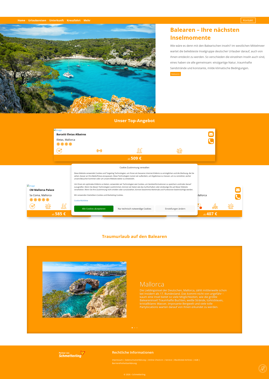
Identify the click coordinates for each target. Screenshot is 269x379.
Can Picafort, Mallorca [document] (194, 195)
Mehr (87, 20)
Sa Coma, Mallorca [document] (41, 195)
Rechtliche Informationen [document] (133, 352)
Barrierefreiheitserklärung (124, 363)
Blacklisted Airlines (183, 360)
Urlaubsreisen (37, 20)
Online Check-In (155, 360)
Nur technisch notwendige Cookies (134, 208)
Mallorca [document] (152, 285)
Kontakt (248, 20)
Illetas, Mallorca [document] (65, 139)
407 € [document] (212, 213)
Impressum (117, 360)
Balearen (175, 74)
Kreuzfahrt (74, 20)
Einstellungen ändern (175, 208)
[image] (58, 130)
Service (168, 360)
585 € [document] (60, 213)
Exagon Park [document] (188, 190)
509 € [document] (136, 158)
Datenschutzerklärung (135, 360)
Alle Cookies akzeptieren (93, 208)
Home (21, 20)
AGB (196, 360)
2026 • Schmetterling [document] (135, 374)
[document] (134, 237)
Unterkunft (56, 20)
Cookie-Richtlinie (81, 200)
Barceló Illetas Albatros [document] (71, 134)
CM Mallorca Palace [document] (42, 190)
